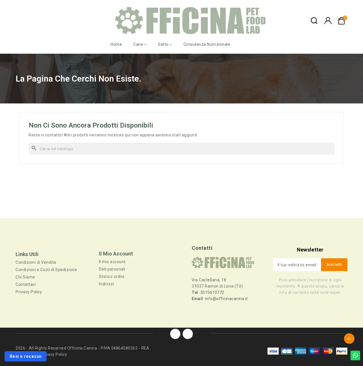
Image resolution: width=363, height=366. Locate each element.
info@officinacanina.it (226, 298)
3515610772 (212, 292)
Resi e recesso (26, 356)
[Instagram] (188, 334)
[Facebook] (175, 334)
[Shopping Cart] (341, 20)
